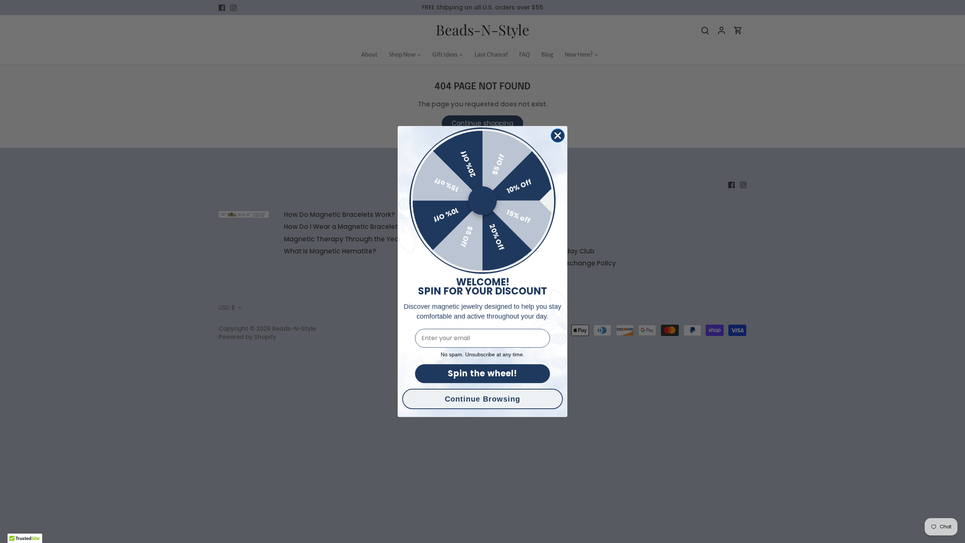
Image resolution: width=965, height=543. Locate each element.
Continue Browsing (482, 399)
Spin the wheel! (482, 373)
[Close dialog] (557, 135)
